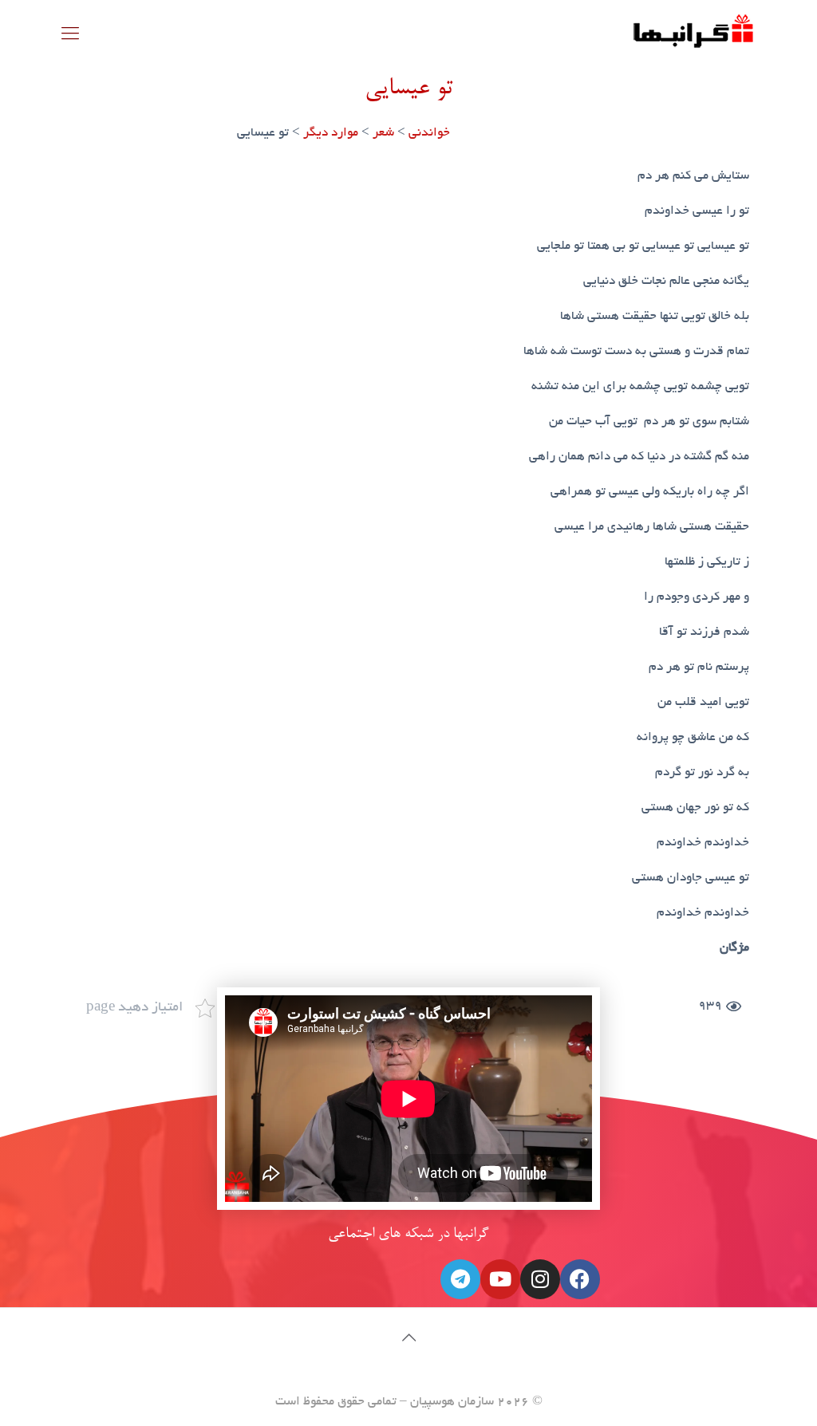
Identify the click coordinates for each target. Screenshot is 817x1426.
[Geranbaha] (692, 37)
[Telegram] (460, 1279)
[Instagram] (540, 1279)
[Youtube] (500, 1279)
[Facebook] (580, 1279)
